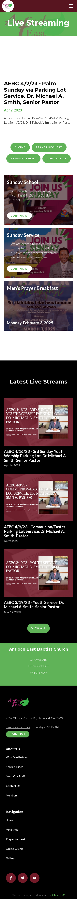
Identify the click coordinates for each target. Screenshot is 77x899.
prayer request (49, 147)
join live (17, 734)
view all (38, 628)
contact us (57, 158)
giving (20, 147)
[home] (3, 1)
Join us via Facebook (18, 727)
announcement (23, 158)
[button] (71, 6)
